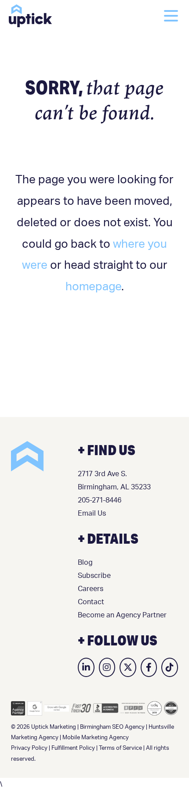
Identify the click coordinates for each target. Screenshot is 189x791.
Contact (91, 602)
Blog (85, 562)
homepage (93, 286)
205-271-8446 (99, 500)
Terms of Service (120, 748)
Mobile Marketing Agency (95, 738)
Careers (90, 588)
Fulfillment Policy (73, 748)
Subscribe (94, 575)
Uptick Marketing (30, 15)
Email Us (92, 513)
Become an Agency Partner (122, 615)
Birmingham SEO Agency (112, 727)
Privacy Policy (29, 748)
